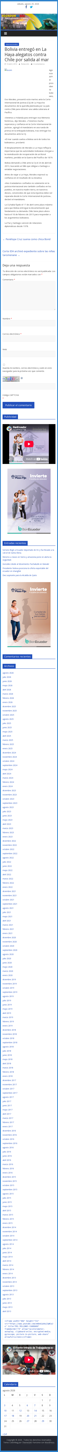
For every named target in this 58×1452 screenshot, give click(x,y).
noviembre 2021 (10, 895)
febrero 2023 (8, 832)
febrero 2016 (8, 1168)
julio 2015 (7, 1198)
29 (43, 1421)
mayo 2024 (7, 769)
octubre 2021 (8, 899)
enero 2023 (8, 836)
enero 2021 (8, 933)
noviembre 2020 (10, 941)
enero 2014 (8, 1273)
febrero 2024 (8, 782)
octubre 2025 (8, 715)
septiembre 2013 (10, 1290)
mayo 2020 (7, 967)
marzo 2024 (8, 778)
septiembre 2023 (10, 803)
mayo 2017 (7, 1109)
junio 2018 (7, 1055)
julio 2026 (7, 677)
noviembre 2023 (10, 794)
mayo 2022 (7, 870)
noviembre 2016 (10, 1135)
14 (35, 1410)
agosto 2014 (8, 1244)
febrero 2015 (8, 1219)
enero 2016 (8, 1172)
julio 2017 (7, 1101)
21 (35, 1415)
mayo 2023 (7, 820)
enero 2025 (8, 748)
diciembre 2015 (9, 1177)
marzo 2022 (8, 878)
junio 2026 (7, 681)
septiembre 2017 (10, 1093)
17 (5, 1415)
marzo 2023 (8, 828)
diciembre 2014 (9, 1227)
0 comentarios (39, 64)
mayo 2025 (7, 731)
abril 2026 (7, 689)
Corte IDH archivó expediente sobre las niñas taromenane (29, 253)
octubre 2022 (8, 849)
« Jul (5, 1433)
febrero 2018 (8, 1072)
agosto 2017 (8, 1097)
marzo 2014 (8, 1265)
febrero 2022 (8, 883)
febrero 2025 (8, 744)
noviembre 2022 (10, 845)
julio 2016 (7, 1151)
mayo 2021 (7, 916)
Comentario (9, 279)
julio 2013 (7, 1298)
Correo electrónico (12, 334)
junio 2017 (7, 1105)
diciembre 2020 (9, 937)
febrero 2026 (8, 698)
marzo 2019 (8, 1017)
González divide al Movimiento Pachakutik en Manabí (26, 564)
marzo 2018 (8, 1067)
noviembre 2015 (10, 1181)
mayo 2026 (7, 685)
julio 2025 (7, 723)
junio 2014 (7, 1252)
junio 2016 (7, 1156)
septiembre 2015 (10, 1189)
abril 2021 (7, 920)
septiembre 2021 (10, 904)
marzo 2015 (8, 1214)
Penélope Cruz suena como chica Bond (26, 239)
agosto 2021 (8, 908)
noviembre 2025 (10, 710)
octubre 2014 (8, 1235)
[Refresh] (21, 377)
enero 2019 (8, 1025)
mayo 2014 (7, 1256)
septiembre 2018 (10, 1042)
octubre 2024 (8, 761)
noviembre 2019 (10, 983)
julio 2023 (7, 811)
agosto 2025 (8, 719)
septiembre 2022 (10, 853)
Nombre (7, 318)
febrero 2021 (8, 929)
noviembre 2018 (10, 1034)
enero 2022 (8, 887)
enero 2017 (8, 1126)
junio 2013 (7, 1303)
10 (5, 1410)
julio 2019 (7, 1000)
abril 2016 (7, 1160)
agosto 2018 (8, 1046)
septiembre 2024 (10, 765)
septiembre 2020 (10, 950)
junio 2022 (7, 866)
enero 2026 (8, 702)
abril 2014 (7, 1261)
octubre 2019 (8, 988)
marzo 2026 (8, 694)
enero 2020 (8, 975)
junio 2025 (7, 727)
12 (20, 1410)
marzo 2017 (8, 1118)
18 (13, 1415)
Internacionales (12, 44)
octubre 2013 (8, 1286)
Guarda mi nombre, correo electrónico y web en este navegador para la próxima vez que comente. (27, 369)
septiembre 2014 (10, 1240)
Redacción (25, 64)
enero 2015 (8, 1223)
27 (28, 1421)
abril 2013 (7, 1311)
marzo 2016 (8, 1164)
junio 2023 (7, 815)
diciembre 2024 (9, 752)
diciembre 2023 (9, 790)
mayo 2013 (7, 1307)
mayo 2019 (7, 1009)
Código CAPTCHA (11, 395)
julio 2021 (7, 912)
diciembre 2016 (9, 1130)
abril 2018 (7, 1063)
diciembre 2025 (9, 706)
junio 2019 (7, 1004)
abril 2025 (7, 736)
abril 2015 (7, 1210)
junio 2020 (7, 962)
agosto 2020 (8, 954)
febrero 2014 (8, 1269)
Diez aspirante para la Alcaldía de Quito (20, 575)
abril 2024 (7, 773)
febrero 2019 (8, 1021)
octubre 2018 (8, 1038)
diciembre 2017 (9, 1080)
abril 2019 (7, 1013)
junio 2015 (7, 1202)
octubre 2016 (8, 1139)
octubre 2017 (8, 1088)
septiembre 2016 (10, 1143)
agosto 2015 (8, 1193)
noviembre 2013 (10, 1282)
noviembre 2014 (10, 1231)
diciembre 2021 (9, 891)
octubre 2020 (8, 946)
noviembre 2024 (10, 757)
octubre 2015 (8, 1185)
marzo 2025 (8, 740)
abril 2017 (7, 1114)
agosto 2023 (8, 807)
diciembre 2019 (9, 979)
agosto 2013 (8, 1294)
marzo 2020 (8, 971)
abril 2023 (7, 824)
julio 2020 (7, 958)
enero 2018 (8, 1076)
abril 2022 (7, 874)
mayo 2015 (7, 1206)
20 (28, 1415)
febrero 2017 (8, 1122)
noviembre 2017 (10, 1084)
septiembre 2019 (10, 992)
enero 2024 (8, 786)
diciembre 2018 (9, 1030)
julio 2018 (7, 1051)
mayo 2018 (7, 1059)
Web (5, 349)
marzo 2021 (8, 925)
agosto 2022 (8, 857)
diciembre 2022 (9, 841)
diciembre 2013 (9, 1277)
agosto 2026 (8, 673)
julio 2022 (7, 862)
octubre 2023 (8, 799)
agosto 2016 (8, 1147)
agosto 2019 (8, 996)
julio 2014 (7, 1248)
